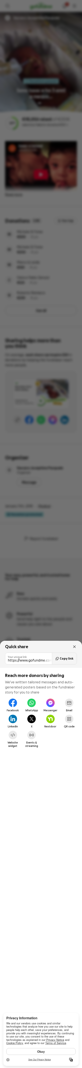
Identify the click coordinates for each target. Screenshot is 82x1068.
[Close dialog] (74, 646)
